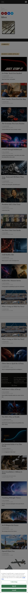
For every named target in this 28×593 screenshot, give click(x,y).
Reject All (14, 586)
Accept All (14, 590)
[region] (14, 581)
